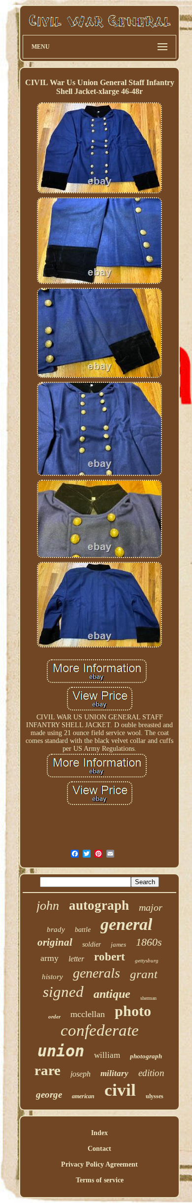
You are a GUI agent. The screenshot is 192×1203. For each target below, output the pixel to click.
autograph (99, 905)
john (47, 905)
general (126, 924)
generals (96, 973)
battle (83, 929)
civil (120, 1090)
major (150, 907)
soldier (91, 944)
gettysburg (147, 960)
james (118, 944)
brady (56, 929)
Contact (99, 1148)
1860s (149, 942)
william (107, 1055)
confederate (100, 1030)
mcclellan (87, 1014)
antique (112, 993)
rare (47, 1070)
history (52, 977)
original (54, 942)
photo (133, 1011)
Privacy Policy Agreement (99, 1164)
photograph (146, 1056)
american (83, 1096)
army (49, 958)
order (54, 1016)
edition (151, 1073)
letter (76, 959)
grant (144, 974)
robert (109, 957)
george (49, 1094)
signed (63, 991)
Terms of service (100, 1180)
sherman (148, 998)
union (60, 1051)
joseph (80, 1074)
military (114, 1073)
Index (99, 1133)
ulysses (154, 1096)
